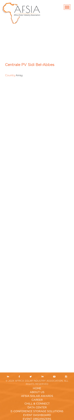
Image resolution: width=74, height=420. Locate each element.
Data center (37, 407)
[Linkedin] (8, 377)
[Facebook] (19, 377)
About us (37, 392)
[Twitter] (31, 377)
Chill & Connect (37, 403)
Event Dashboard (37, 415)
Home (37, 388)
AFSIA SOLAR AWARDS (37, 396)
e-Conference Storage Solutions (37, 411)
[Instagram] (66, 377)
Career (37, 400)
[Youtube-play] (54, 377)
